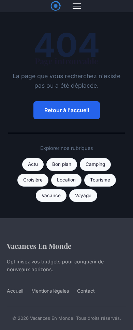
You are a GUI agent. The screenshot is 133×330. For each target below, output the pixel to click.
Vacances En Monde (39, 245)
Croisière (33, 180)
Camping (95, 164)
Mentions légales (50, 291)
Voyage (83, 195)
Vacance (51, 195)
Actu (33, 164)
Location (66, 180)
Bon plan (61, 164)
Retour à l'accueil (66, 110)
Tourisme (100, 180)
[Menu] (77, 6)
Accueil (15, 291)
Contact (86, 291)
